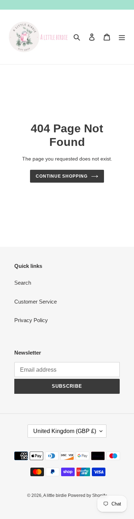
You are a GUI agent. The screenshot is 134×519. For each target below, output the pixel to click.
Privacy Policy (31, 320)
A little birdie (55, 495)
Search (22, 283)
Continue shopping (62, 176)
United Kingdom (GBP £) (64, 431)
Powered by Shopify (87, 495)
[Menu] (121, 37)
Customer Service (35, 302)
